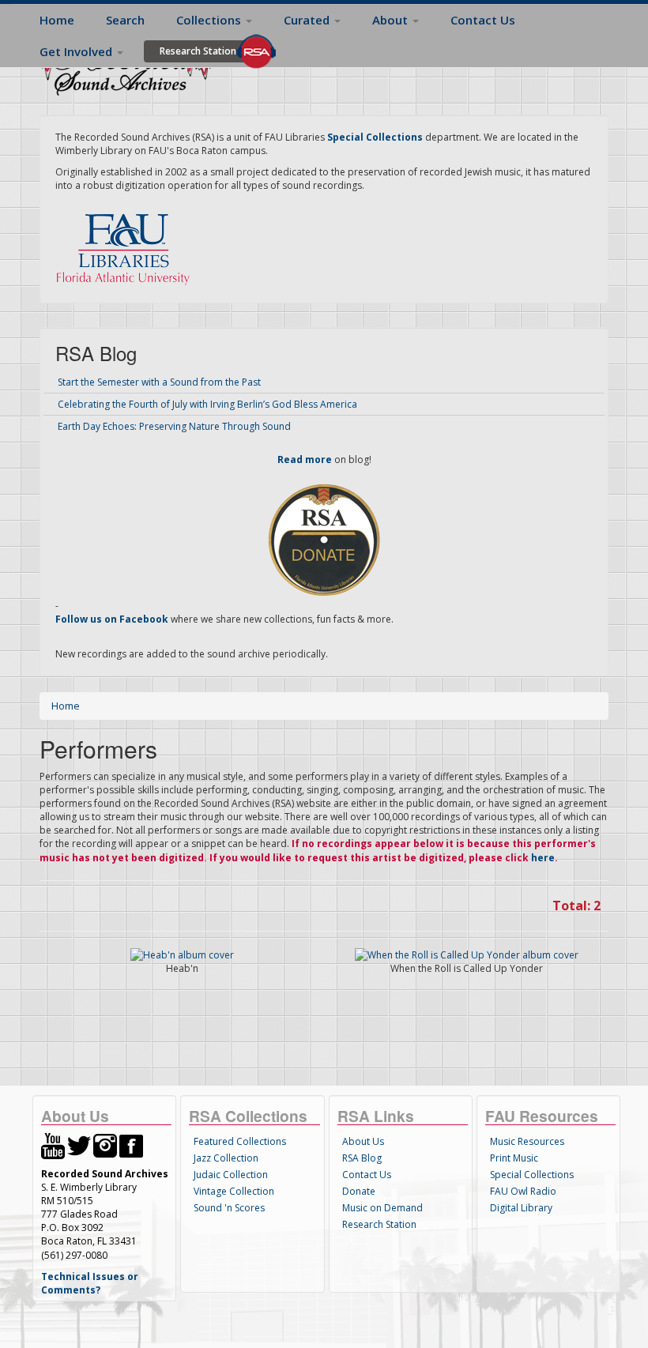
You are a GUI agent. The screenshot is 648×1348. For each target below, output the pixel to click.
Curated (308, 20)
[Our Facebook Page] (131, 1144)
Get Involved (77, 51)
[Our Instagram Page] (105, 1144)
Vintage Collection (234, 1191)
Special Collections (532, 1174)
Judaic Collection (231, 1174)
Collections (210, 20)
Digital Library (521, 1207)
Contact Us (482, 20)
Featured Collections (240, 1141)
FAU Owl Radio (523, 1191)
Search (125, 20)
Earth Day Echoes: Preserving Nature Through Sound (174, 426)
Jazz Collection (226, 1158)
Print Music (514, 1158)
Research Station (198, 51)
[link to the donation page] (324, 538)
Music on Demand (382, 1207)
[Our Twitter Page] (79, 1144)
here (543, 857)
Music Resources (527, 1141)
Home (57, 20)
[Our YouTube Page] (53, 1144)
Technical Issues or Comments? (89, 1283)
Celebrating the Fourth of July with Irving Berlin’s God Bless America (207, 404)
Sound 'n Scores (229, 1207)
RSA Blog (362, 1158)
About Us (363, 1141)
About (391, 20)
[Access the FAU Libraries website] (126, 243)
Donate (358, 1191)
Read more (304, 459)
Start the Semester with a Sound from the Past (159, 382)
